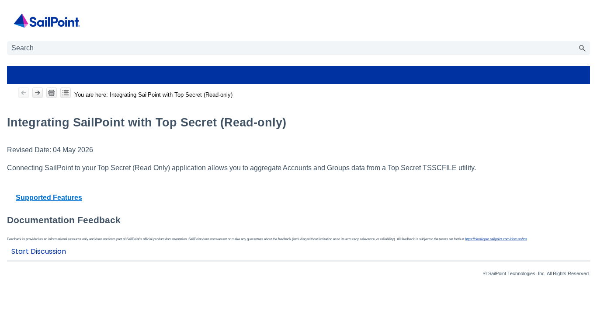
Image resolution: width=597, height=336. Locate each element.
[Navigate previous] (23, 93)
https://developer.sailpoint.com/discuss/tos (496, 239)
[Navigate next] (37, 93)
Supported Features (49, 197)
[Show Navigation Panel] (585, 20)
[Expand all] (65, 93)
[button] (582, 48)
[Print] (51, 93)
